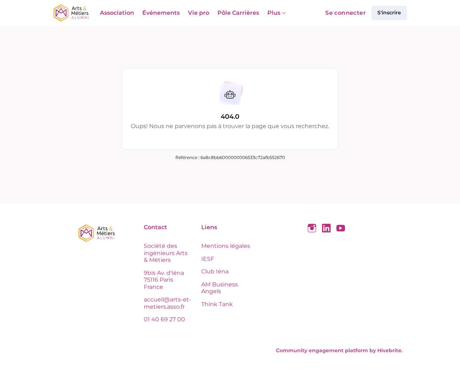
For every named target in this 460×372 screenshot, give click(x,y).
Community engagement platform (322, 350)
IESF (207, 258)
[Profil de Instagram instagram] (312, 228)
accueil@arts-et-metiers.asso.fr (167, 303)
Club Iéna (215, 271)
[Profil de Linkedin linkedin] (326, 228)
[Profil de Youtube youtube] (340, 228)
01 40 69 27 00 (164, 319)
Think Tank (217, 304)
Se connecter (345, 12)
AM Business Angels (219, 288)
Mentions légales (225, 245)
